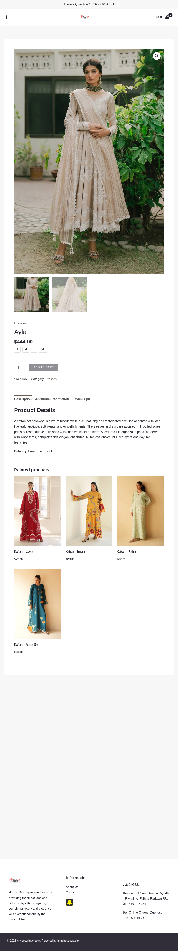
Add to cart (43, 367)
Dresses (20, 323)
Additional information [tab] (52, 399)
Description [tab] (23, 399)
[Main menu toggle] (6, 17)
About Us (72, 886)
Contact (71, 892)
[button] (157, 56)
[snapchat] (69, 902)
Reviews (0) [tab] (81, 399)
